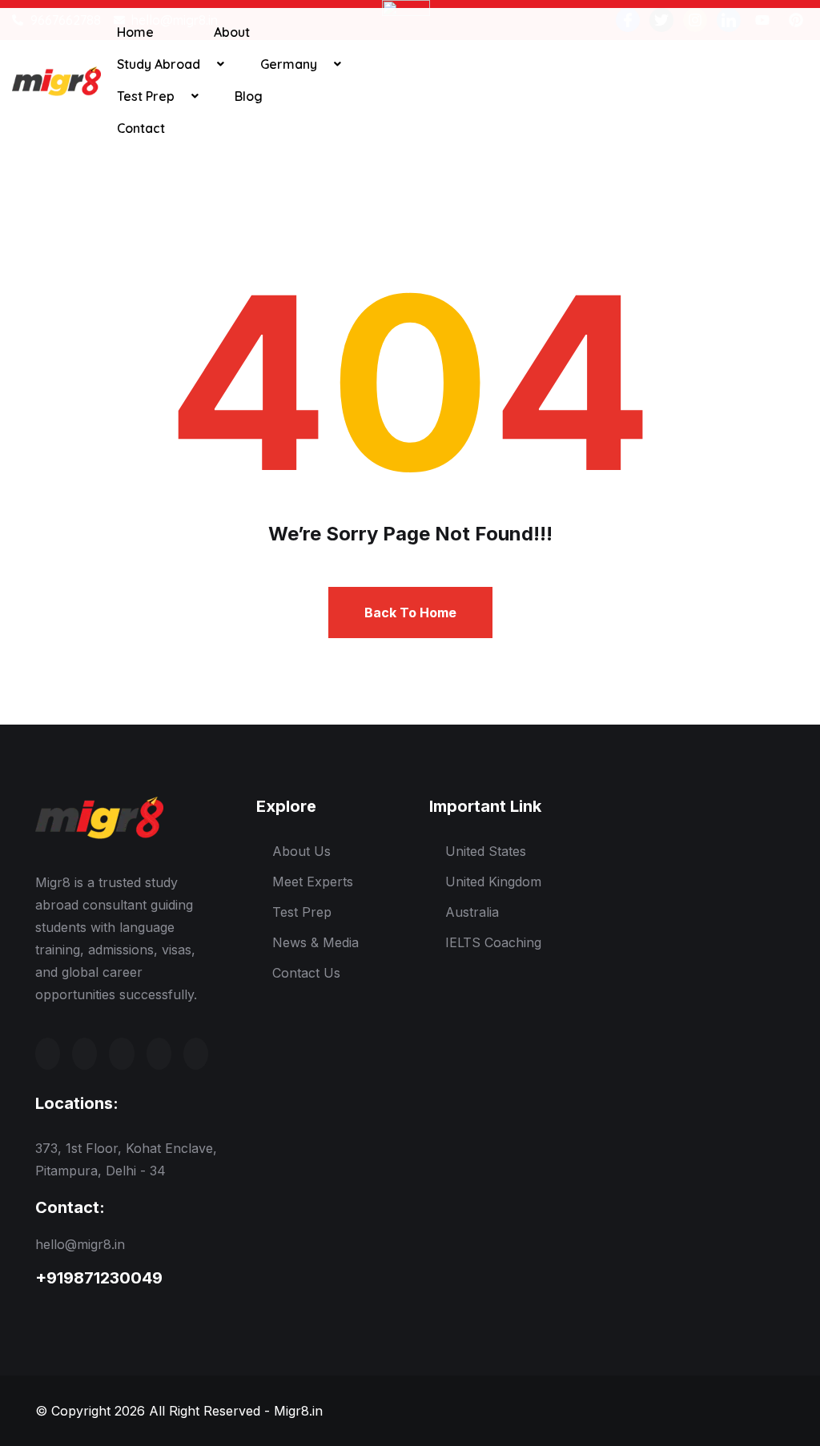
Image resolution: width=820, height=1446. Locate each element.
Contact (141, 128)
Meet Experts (312, 882)
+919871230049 (99, 1277)
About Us (301, 851)
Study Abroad (158, 64)
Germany (288, 64)
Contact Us (306, 973)
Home (135, 32)
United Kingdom (493, 882)
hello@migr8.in (80, 1244)
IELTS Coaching (493, 942)
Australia (472, 912)
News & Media (315, 942)
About (232, 32)
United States (485, 851)
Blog (249, 96)
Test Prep (146, 96)
